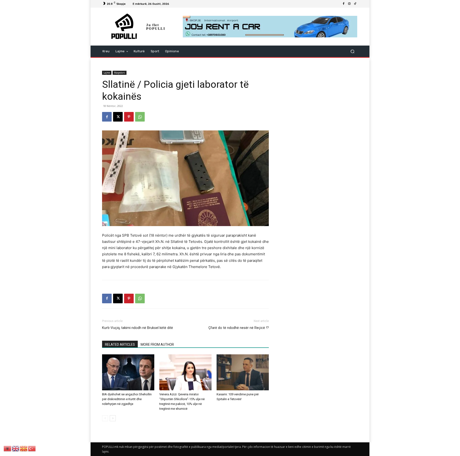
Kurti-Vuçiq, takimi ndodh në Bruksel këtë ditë (137, 328)
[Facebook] (343, 4)
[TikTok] (355, 4)
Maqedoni (119, 72)
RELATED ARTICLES (120, 344)
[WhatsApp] (140, 117)
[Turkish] (32, 448)
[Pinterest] (129, 117)
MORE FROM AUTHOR (157, 344)
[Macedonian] (24, 448)
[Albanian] (8, 448)
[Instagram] (349, 4)
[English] (16, 448)
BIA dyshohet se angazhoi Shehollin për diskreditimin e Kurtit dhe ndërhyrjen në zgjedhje (127, 399)
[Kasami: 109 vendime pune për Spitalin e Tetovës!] (243, 372)
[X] (118, 117)
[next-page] (113, 418)
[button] (352, 51)
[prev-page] (105, 418)
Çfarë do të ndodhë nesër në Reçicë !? (238, 328)
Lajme (107, 72)
